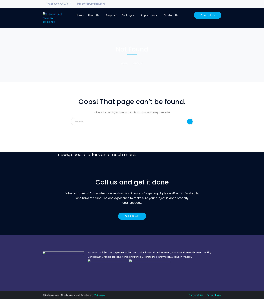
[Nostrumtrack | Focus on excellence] (53, 17)
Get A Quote (132, 216)
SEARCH (190, 121)
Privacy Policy (214, 295)
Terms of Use (196, 295)
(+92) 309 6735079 (57, 3)
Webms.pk (99, 295)
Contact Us (208, 15)
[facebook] (48, 278)
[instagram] (52, 278)
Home (124, 63)
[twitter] (43, 278)
